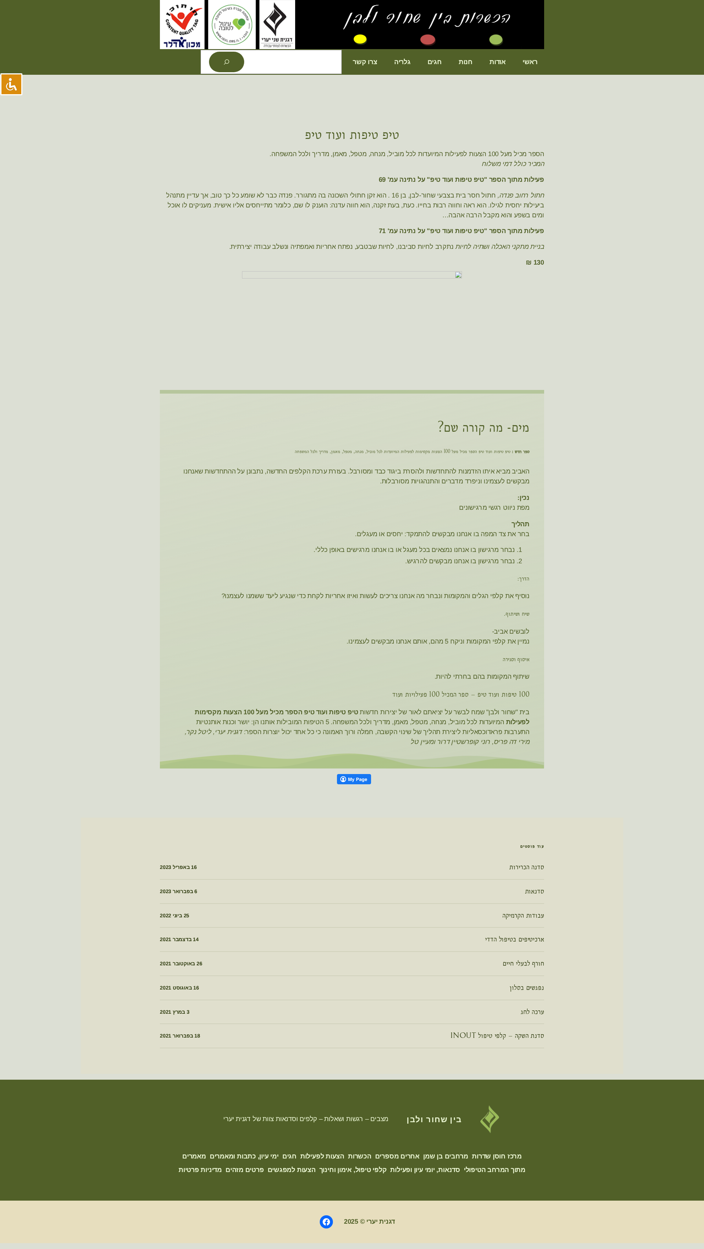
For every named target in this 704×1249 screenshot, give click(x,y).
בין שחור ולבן (434, 1119)
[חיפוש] (226, 62)
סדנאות (534, 891)
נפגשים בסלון (527, 987)
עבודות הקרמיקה (523, 915)
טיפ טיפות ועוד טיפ (352, 134)
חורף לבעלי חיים (523, 963)
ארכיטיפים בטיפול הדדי (514, 939)
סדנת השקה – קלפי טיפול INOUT (497, 1035)
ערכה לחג (532, 1011)
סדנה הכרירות (526, 867)
